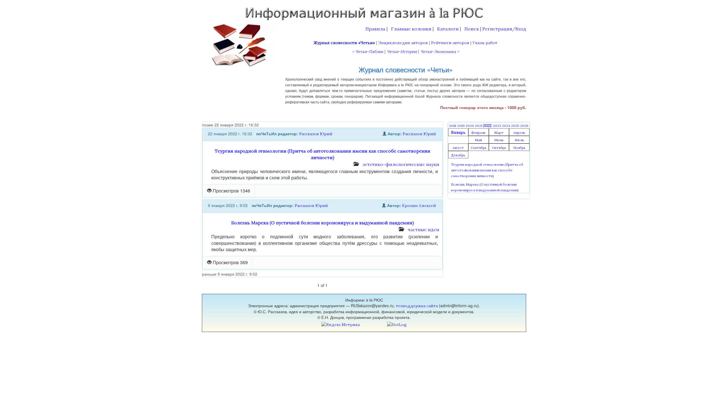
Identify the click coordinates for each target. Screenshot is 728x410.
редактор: (288, 133)
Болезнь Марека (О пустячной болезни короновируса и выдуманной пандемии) (322, 223)
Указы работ (485, 42)
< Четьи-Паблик (367, 51)
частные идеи (423, 229)
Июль (519, 140)
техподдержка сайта (417, 305)
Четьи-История (402, 51)
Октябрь (499, 147)
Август (458, 147)
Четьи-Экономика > (439, 51)
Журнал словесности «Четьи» (344, 42)
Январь (458, 132)
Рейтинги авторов (450, 42)
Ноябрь (519, 147)
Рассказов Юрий (315, 133)
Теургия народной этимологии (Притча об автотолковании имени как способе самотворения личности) (487, 170)
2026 (524, 126)
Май (478, 140)
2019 (461, 126)
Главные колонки (411, 29)
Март (499, 132)
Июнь (499, 140)
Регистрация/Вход (504, 29)
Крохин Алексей (419, 205)
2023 (497, 126)
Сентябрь (479, 147)
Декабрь (458, 155)
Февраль (478, 132)
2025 (515, 126)
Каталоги (448, 29)
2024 (506, 126)
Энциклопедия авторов (403, 42)
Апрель (519, 132)
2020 (470, 126)
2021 (479, 126)
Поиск (471, 29)
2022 (488, 125)
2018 (453, 126)
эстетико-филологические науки (401, 164)
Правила (375, 29)
